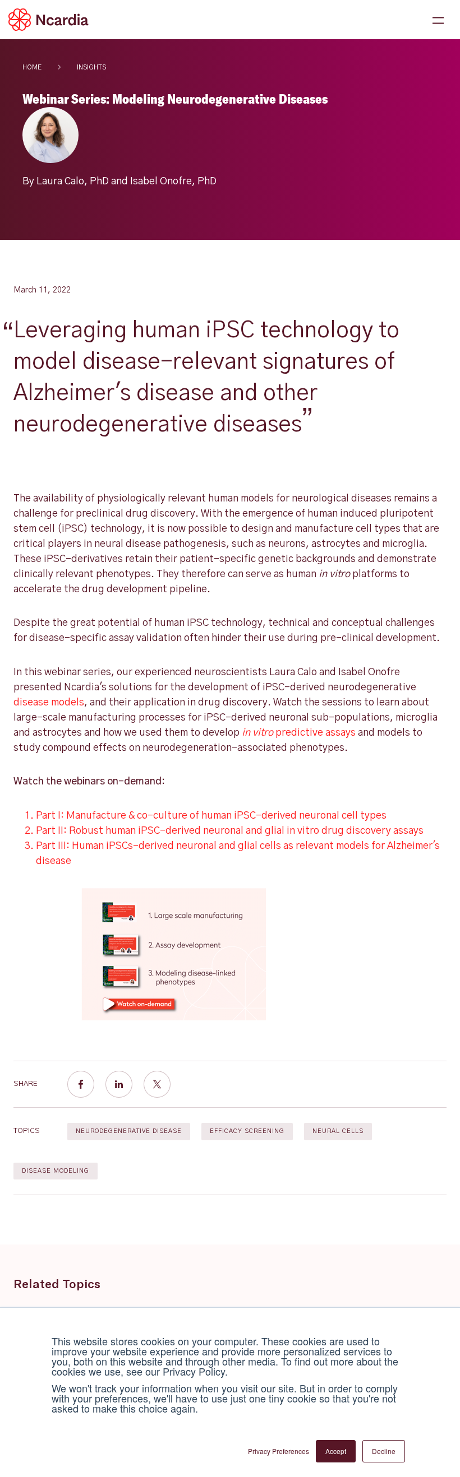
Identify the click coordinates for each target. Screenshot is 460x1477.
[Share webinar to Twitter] (157, 1084)
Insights (91, 67)
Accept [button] (335, 1451)
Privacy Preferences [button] (278, 1451)
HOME (32, 67)
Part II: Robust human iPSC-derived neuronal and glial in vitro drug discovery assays (230, 831)
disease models (48, 703)
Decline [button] (383, 1451)
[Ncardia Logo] (48, 19)
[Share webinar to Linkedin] (118, 1084)
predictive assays (299, 733)
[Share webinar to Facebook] (80, 1084)
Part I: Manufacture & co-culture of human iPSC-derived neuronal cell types (211, 816)
